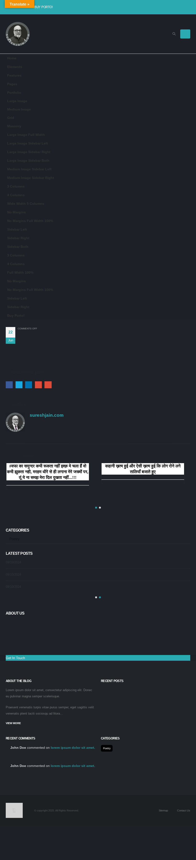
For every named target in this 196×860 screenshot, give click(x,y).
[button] (174, 34)
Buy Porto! (43, 7)
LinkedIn (28, 384)
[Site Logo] (18, 34)
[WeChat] (187, 7)
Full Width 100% (20, 272)
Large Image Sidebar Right (28, 152)
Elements (14, 67)
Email (47, 384)
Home (11, 58)
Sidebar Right (18, 238)
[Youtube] (164, 7)
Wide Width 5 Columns (25, 203)
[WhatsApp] (179, 7)
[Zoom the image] (14, 806)
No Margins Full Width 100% (30, 221)
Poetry (14, 539)
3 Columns (16, 186)
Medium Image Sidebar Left (29, 169)
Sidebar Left (17, 229)
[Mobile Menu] (185, 34)
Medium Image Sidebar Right (30, 178)
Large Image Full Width (26, 135)
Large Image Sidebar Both (28, 160)
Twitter (19, 384)
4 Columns (16, 195)
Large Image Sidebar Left (27, 143)
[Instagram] (171, 7)
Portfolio (14, 92)
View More (14, 723)
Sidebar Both (17, 247)
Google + (38, 384)
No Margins (16, 212)
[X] (156, 7)
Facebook (9, 384)
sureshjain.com (47, 415)
